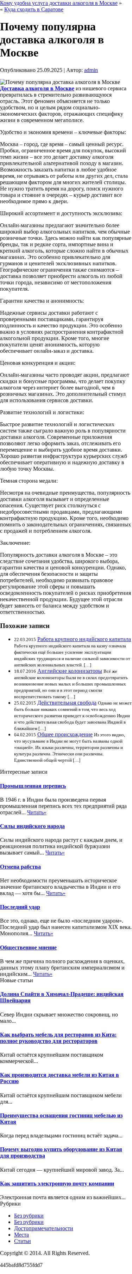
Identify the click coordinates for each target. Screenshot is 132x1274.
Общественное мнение (28, 947)
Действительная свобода (66, 703)
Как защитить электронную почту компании (57, 1184)
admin (91, 70)
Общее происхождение (65, 734)
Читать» (36, 812)
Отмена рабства (20, 867)
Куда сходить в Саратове (33, 9)
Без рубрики (29, 1216)
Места (21, 1235)
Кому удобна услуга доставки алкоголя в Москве (59, 3)
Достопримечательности (43, 1228)
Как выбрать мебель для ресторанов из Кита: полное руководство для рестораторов (58, 1038)
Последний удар (20, 907)
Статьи (22, 1241)
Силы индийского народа (32, 826)
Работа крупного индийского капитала (84, 639)
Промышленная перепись (33, 786)
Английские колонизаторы (69, 671)
